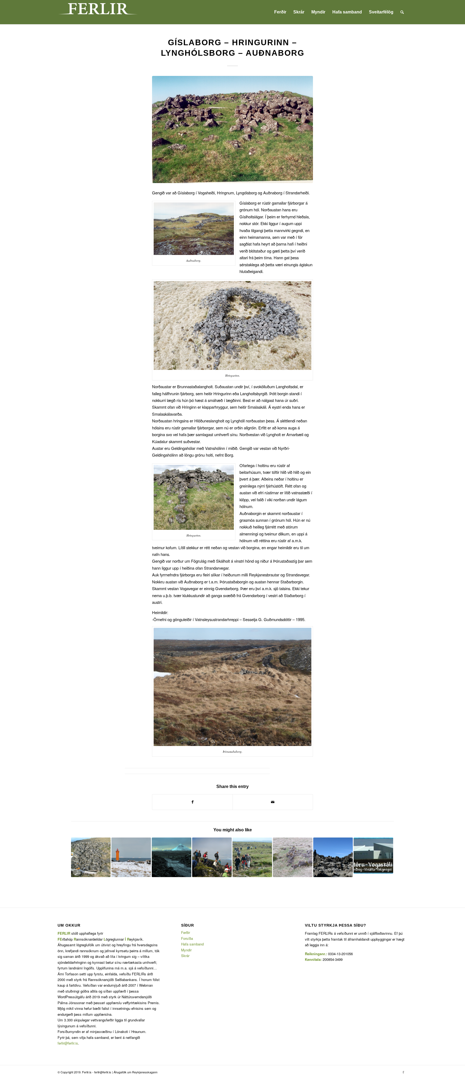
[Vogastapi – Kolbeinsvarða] (212, 857)
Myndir (186, 949)
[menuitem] (280, 12)
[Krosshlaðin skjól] (91, 857)
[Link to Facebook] (403, 1072)
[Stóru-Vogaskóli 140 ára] (373, 856)
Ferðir (185, 932)
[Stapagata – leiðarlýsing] (252, 857)
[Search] (402, 12)
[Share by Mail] (273, 802)
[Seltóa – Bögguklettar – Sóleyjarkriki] (333, 857)
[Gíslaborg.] (232, 129)
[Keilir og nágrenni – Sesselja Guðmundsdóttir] (171, 857)
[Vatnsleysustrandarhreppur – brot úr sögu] (131, 857)
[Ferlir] (98, 12)
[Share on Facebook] (192, 802)
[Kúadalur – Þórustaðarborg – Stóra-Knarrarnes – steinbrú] (292, 857)
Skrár (185, 955)
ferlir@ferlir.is (68, 1043)
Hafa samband (192, 944)
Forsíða (187, 938)
